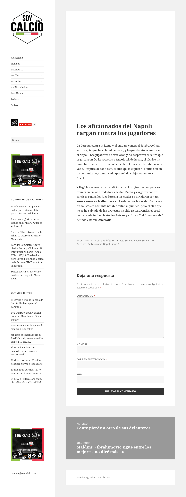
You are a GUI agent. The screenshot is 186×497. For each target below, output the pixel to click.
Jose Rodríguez (106, 240)
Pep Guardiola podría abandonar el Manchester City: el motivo (26, 316)
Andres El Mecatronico (23, 232)
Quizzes (15, 105)
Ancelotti (81, 244)
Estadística (17, 93)
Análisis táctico (19, 87)
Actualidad (17, 57)
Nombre (83, 344)
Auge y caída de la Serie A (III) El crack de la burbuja (27, 262)
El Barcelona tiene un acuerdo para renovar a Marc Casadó (24, 351)
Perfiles (15, 75)
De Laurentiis (94, 244)
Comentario (86, 295)
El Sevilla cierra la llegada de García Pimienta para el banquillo (27, 303)
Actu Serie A (126, 240)
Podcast (15, 99)
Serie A (146, 240)
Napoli (137, 240)
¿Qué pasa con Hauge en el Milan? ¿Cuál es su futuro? (26, 223)
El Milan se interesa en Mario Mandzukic (26, 235)
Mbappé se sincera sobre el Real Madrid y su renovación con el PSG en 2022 (27, 338)
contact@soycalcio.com (23, 473)
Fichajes (15, 63)
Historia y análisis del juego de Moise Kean (26, 275)
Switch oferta (18, 271)
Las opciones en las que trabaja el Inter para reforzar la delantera (26, 210)
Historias (16, 81)
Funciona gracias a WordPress (93, 477)
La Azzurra (17, 69)
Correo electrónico (92, 359)
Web (79, 374)
